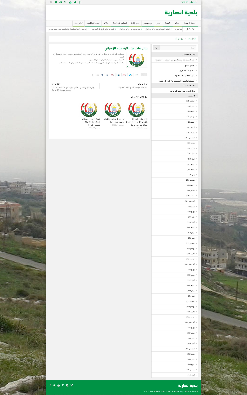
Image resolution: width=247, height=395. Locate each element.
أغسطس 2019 (190, 264)
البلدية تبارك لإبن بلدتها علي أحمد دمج (126, 29)
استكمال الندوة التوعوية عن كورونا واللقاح (180, 29)
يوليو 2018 (191, 327)
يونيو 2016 (191, 354)
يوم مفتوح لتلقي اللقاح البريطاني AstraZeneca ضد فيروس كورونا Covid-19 (72, 87)
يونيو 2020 (191, 211)
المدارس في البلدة (120, 23)
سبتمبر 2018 (190, 317)
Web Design (161, 391)
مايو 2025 (191, 106)
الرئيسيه (192, 39)
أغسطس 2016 (190, 349)
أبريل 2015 (191, 375)
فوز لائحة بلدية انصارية (185, 75)
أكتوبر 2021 (191, 127)
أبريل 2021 (191, 159)
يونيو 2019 (191, 275)
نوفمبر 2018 (191, 306)
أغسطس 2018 (190, 322)
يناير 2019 (191, 296)
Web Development (174, 391)
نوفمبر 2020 (191, 185)
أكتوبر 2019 (191, 254)
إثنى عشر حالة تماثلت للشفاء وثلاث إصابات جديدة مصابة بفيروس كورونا (88, 29)
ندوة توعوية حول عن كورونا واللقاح (152, 29)
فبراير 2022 (191, 111)
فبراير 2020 (191, 233)
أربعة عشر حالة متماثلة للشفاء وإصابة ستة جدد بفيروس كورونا (90, 122)
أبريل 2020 (191, 222)
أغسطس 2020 (190, 201)
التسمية (168, 23)
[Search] (156, 47)
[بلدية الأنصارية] (181, 12)
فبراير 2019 (191, 291)
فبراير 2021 (191, 169)
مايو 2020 (191, 217)
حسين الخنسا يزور (187, 70)
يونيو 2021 (191, 148)
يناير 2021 (191, 175)
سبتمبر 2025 (190, 101)
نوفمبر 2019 (191, 248)
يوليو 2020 (191, 206)
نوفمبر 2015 (191, 370)
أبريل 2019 (191, 280)
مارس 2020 (191, 227)
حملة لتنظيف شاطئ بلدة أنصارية (133, 86)
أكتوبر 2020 (191, 190)
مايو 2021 (191, 153)
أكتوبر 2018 (191, 312)
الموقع (177, 23)
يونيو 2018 (191, 333)
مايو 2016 (191, 359)
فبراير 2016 (191, 364)
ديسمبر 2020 (190, 180)
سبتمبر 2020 (190, 196)
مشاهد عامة (175, 91)
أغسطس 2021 (190, 138)
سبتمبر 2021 (190, 132)
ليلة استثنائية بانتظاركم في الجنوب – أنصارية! (175, 60)
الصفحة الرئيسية (190, 23)
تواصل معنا (78, 23)
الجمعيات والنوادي (93, 23)
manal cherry (191, 91)
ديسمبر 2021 (190, 117)
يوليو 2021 (191, 143)
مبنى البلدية (135, 23)
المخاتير (106, 23)
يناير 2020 (191, 238)
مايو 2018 (191, 338)
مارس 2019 (191, 285)
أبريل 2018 (191, 343)
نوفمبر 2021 (191, 122)
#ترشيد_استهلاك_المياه (97, 60)
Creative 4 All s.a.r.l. (191, 391)
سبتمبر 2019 (190, 259)
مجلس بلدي (147, 23)
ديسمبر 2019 (190, 243)
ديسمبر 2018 (190, 301)
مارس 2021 (191, 164)
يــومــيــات (179, 39)
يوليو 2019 (191, 269)
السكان (158, 23)
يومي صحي (190, 65)
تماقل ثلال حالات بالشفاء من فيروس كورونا (49, 29)
